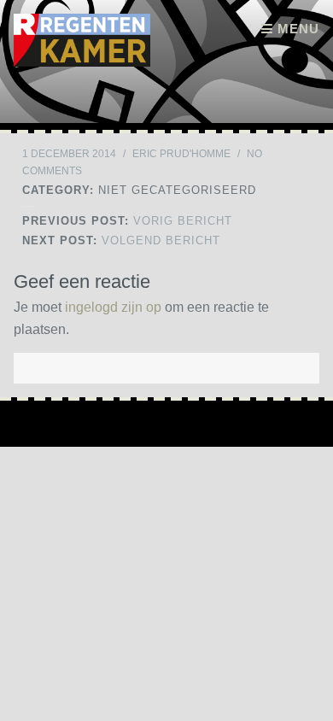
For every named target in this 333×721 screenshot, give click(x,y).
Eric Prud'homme (181, 154)
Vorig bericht (127, 220)
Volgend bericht (121, 240)
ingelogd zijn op (113, 307)
